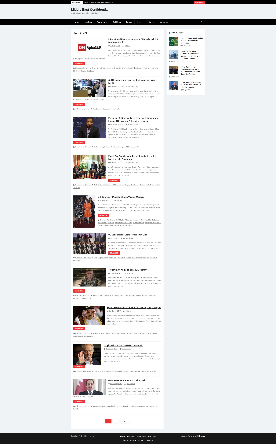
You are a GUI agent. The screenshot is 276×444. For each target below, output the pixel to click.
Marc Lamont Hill (133, 147)
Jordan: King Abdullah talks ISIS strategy (127, 269)
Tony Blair (153, 371)
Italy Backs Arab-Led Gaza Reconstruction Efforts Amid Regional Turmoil (191, 84)
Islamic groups (128, 371)
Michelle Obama (153, 220)
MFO (123, 258)
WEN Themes (200, 436)
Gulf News (117, 22)
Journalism (108, 109)
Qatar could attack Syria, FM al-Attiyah (126, 380)
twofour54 (116, 109)
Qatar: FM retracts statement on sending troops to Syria (134, 307)
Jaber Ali (127, 46)
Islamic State (113, 258)
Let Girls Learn (135, 220)
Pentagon (76, 298)
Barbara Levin (98, 147)
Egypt (127, 185)
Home (76, 22)
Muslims (142, 185)
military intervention (139, 333)
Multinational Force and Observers (137, 258)
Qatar (155, 333)
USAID (130, 225)
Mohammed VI (102, 223)
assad (104, 406)
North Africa (150, 185)
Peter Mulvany (133, 86)
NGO (116, 223)
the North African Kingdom (115, 225)
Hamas (120, 147)
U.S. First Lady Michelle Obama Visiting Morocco (121, 197)
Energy (129, 22)
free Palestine (112, 147)
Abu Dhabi (96, 109)
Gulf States (112, 333)
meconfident (118, 200)
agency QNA (97, 406)
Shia (147, 371)
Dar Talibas (125, 220)
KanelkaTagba (133, 124)
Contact (152, 22)
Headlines (88, 22)
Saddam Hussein (139, 371)
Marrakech (144, 220)
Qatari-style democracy (81, 336)
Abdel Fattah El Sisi (100, 185)
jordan (135, 295)
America (97, 371)
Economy (140, 68)
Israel (125, 147)
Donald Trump (120, 185)
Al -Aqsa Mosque (98, 333)
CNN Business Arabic (129, 68)
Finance (140, 22)
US (79, 188)
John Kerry (129, 295)
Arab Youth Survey (105, 68)
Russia (142, 406)
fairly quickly (111, 295)
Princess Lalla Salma (125, 223)
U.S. (126, 225)
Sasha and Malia (138, 223)
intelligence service (110, 371)
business (115, 68)
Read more (79, 63)
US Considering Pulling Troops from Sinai (127, 234)
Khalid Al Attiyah (126, 333)
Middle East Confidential (89, 9)
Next (125, 421)
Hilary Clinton (134, 185)
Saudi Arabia (150, 406)
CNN (120, 68)
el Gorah (105, 258)
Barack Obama (98, 295)
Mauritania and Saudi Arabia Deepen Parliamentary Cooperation (191, 40)
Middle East (152, 295)
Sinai (151, 258)
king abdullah (142, 295)
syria (91, 336)
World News (102, 22)
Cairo (109, 185)
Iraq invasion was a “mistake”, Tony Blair (123, 345)
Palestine (150, 333)
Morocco (111, 223)
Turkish (75, 409)
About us (164, 22)
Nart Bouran (91, 71)
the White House (86, 298)
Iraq (118, 371)
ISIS (121, 371)
